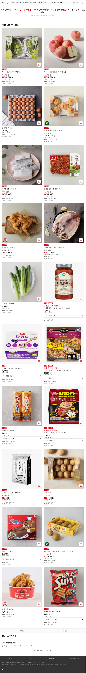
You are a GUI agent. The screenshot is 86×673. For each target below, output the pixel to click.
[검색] (77, 3)
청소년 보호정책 (73, 650)
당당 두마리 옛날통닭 (8, 247)
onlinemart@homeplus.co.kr (28, 638)
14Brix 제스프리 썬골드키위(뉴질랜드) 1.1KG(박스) (59, 551)
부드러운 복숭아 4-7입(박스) (53, 130)
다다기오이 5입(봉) (8, 303)
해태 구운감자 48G (8, 430)
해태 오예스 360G (7, 551)
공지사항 (9, 650)
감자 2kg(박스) (48, 493)
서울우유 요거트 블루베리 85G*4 (12, 368)
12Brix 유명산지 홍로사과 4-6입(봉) (55, 72)
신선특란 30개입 (7, 128)
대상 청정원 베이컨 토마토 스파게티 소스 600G (58, 308)
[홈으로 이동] (7, 2)
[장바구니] (82, 2)
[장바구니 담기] (39, 65)
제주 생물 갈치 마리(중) (9, 189)
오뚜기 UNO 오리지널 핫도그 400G (55, 432)
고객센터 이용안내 (9, 635)
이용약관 (28, 650)
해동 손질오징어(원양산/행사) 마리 (54, 247)
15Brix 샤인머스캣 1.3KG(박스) (11, 72)
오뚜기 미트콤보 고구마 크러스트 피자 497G (57, 370)
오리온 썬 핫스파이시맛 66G (52, 611)
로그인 (22, 631)
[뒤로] (3, 2)
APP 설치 (64, 631)
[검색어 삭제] (73, 3)
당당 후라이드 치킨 (8, 609)
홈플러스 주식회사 (9, 628)
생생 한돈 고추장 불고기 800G (53, 189)
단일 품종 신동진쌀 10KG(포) (11, 493)
